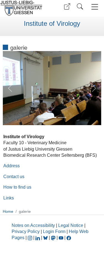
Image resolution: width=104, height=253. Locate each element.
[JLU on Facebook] (69, 237)
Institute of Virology (52, 24)
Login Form (54, 231)
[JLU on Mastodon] (54, 237)
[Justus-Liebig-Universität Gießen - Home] (25, 8)
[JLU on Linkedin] (38, 237)
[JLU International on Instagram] (30, 237)
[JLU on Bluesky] (46, 237)
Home (8, 211)
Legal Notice (70, 225)
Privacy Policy (26, 231)
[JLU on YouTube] (61, 237)
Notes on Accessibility (34, 225)
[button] (67, 6)
